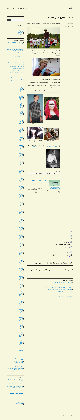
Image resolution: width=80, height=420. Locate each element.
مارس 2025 (21, 103)
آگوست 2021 (21, 144)
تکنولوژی (20, 66)
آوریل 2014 (21, 244)
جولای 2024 (21, 111)
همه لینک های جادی (20, 34)
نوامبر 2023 (21, 120)
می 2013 (21, 257)
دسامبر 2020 (21, 153)
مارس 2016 (21, 218)
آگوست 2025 (21, 97)
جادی (71, 8)
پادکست (11, 78)
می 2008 (21, 325)
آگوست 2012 (21, 267)
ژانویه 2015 (21, 234)
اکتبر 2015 (21, 224)
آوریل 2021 (21, 148)
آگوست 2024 (21, 110)
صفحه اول (27, 8)
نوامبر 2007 (21, 332)
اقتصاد (17, 62)
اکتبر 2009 (21, 306)
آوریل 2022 (21, 135)
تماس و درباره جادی (20, 8)
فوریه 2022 (21, 137)
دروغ (15, 70)
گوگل (14, 80)
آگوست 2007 (21, 335)
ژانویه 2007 (21, 343)
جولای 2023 (21, 124)
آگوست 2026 (21, 86)
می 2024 (21, 113)
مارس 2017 (21, 204)
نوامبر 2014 (21, 236)
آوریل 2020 (21, 162)
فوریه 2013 (21, 260)
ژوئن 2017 (21, 201)
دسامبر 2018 (21, 180)
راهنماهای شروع (20, 32)
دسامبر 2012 (21, 262)
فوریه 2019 (21, 178)
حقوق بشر (21, 70)
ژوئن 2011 (21, 283)
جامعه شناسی (11, 66)
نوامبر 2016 (21, 209)
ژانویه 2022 (21, 138)
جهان (17, 68)
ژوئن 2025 (21, 99)
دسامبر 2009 (21, 303)
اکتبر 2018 (21, 183)
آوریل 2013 (21, 258)
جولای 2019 (21, 172)
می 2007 (21, 339)
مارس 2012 (21, 272)
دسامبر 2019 (21, 167)
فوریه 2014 (21, 246)
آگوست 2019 (21, 171)
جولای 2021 (21, 145)
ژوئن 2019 (21, 173)
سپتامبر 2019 (21, 170)
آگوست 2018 (21, 185)
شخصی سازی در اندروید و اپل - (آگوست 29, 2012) (65, 291)
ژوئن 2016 (21, 214)
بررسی (17, 64)
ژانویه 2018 (21, 193)
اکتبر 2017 (21, 196)
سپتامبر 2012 (21, 266)
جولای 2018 (21, 186)
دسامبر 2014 (21, 235)
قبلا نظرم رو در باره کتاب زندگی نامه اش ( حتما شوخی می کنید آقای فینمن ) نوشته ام (42, 146)
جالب (72, 26)
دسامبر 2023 (21, 119)
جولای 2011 (21, 282)
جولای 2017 (21, 200)
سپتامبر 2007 (21, 334)
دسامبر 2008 (21, 317)
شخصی (18, 74)
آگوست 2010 (21, 294)
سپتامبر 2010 (21, 293)
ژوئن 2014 (21, 242)
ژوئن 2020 (21, 160)
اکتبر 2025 (21, 95)
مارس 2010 (21, 300)
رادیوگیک (12, 70)
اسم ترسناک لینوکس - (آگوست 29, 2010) (66, 294)
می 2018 (21, 188)
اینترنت (20, 64)
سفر (9, 72)
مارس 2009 (21, 313)
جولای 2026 (21, 87)
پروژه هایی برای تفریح (11, 8)
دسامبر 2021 (21, 139)
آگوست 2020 (21, 157)
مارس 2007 (21, 341)
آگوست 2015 (21, 226)
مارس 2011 (21, 286)
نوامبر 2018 (21, 181)
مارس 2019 (21, 177)
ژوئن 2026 (21, 88)
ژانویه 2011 (21, 288)
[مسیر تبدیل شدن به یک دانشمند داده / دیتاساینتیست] (42, 186)
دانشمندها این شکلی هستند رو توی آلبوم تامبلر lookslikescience (41, 78)
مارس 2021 (21, 149)
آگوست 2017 (21, 198)
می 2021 (21, 147)
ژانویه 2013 (21, 261)
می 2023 (21, 127)
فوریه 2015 (21, 233)
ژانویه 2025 (21, 104)
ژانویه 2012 (21, 275)
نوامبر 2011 (21, 277)
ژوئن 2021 (21, 146)
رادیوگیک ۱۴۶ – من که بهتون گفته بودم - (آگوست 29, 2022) (63, 282)
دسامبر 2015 (21, 221)
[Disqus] (50, 214)
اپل (12, 62)
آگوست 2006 (21, 349)
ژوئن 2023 (21, 126)
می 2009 (21, 311)
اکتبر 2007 (21, 333)
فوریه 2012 (21, 274)
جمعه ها (23, 68)
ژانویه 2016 (21, 220)
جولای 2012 (21, 268)
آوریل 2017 (21, 203)
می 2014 (21, 243)
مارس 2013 (21, 259)
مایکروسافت (21, 76)
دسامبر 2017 (21, 194)
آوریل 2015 (21, 230)
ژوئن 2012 (21, 269)
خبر (17, 70)
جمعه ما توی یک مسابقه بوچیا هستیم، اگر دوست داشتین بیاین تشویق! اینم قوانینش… (55, 188)
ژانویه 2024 (21, 118)
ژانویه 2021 (21, 152)
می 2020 (21, 161)
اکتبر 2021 (21, 141)
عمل (14, 74)
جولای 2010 (21, 295)
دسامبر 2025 (21, 93)
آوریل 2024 (21, 114)
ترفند (23, 66)
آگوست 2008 (21, 321)
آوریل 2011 (21, 285)
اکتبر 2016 (21, 210)
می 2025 (21, 100)
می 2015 (21, 229)
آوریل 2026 (21, 90)
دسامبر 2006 (21, 344)
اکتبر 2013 (21, 251)
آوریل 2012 (21, 271)
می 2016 (21, 216)
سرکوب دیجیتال (13, 72)
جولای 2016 (21, 213)
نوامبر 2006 (21, 345)
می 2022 (21, 134)
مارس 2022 (21, 136)
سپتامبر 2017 (21, 197)
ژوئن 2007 (21, 337)
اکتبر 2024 (21, 107)
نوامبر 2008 (21, 318)
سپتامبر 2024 (21, 108)
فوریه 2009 (21, 315)
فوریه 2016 (21, 219)
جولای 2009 (21, 309)
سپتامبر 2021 (21, 143)
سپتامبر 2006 (21, 348)
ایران (9, 62)
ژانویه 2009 (21, 316)
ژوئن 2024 (21, 112)
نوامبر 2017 (21, 195)
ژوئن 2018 (21, 187)
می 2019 (21, 175)
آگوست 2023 (21, 123)
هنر (12, 76)
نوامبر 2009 (21, 304)
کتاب (23, 80)
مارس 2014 (21, 245)
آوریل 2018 (21, 189)
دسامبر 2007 (21, 331)
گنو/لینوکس (18, 80)
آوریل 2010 (21, 299)
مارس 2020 (21, 163)
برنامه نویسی (13, 65)
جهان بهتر (14, 68)
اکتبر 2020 (21, 155)
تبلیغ (9, 64)
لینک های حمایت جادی (19, 33)
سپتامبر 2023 (21, 122)
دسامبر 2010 (21, 290)
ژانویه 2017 (21, 206)
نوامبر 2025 (21, 94)
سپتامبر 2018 (21, 184)
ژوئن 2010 (21, 296)
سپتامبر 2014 (21, 238)
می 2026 (21, 89)
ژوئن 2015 (21, 228)
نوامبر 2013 (21, 250)
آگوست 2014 (21, 239)
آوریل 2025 (21, 102)
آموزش (19, 62)
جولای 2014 (21, 241)
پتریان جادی (21, 31)
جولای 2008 (21, 323)
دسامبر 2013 (21, 249)
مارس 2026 (21, 91)
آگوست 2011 (21, 280)
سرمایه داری (19, 72)
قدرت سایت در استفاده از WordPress (65, 415)
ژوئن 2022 (21, 132)
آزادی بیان (22, 62)
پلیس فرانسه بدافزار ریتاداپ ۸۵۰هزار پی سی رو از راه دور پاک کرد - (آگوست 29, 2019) (60, 284)
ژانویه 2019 (21, 179)
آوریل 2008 (21, 326)
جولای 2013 (21, 254)
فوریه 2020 (21, 164)
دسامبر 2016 (21, 208)
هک (18, 78)
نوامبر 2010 (21, 291)
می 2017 (21, 202)
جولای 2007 (21, 336)
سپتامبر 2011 (21, 279)
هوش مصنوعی (22, 78)
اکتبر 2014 (21, 237)
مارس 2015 (21, 231)
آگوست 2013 (21, 253)
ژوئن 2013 (21, 255)
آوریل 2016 (21, 217)
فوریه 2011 (21, 287)
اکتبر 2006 (21, 347)
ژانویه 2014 (21, 247)
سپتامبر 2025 (21, 96)
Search (22, 18)
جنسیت (20, 68)
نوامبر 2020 (21, 154)
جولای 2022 (21, 131)
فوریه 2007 (21, 342)
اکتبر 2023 (21, 121)
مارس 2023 (21, 129)
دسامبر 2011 (21, 276)
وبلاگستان (15, 78)
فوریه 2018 (21, 192)
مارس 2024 (21, 115)
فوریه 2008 (21, 328)
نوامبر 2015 (21, 222)
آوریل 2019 (21, 176)
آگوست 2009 (21, 308)
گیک (11, 80)
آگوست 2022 (21, 130)
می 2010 (21, 298)
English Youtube (20, 27)
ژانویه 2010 (21, 302)
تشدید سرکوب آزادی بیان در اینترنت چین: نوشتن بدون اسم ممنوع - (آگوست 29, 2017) (60, 289)
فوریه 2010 (21, 301)
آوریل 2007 (21, 340)
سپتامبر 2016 (21, 211)
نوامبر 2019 (21, 168)
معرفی (68, 26)
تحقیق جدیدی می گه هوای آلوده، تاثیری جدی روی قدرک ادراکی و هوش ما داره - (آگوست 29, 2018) (58, 287)
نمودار (66, 26)
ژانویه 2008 (21, 329)
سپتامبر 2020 (21, 156)
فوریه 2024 (21, 116)
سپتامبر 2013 (21, 252)
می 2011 (21, 284)
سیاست (22, 74)
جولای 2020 (21, 159)
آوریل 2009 (21, 312)
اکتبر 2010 (21, 292)
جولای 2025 (21, 98)
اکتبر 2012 (21, 265)
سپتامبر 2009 (21, 307)
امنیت (14, 62)
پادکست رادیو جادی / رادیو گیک (18, 30)
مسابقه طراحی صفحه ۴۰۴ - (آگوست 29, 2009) (65, 296)
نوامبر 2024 (21, 106)
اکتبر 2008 (21, 319)
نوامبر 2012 (21, 263)
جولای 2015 (21, 227)
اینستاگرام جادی (20, 29)
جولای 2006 (21, 350)
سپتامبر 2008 (21, 320)
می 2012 (21, 270)
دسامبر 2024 (21, 105)
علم (70, 26)
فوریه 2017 (21, 205)
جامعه (14, 66)
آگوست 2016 (21, 212)
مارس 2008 (21, 327)
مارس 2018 (21, 190)
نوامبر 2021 (21, 140)
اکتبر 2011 (21, 278)
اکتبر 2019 (21, 169)
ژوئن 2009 (21, 310)
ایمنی (22, 65)
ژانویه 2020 (21, 165)
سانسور (22, 72)
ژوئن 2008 (21, 324)
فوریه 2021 (21, 151)
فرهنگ (12, 74)
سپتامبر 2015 (21, 225)
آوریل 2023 (21, 128)
